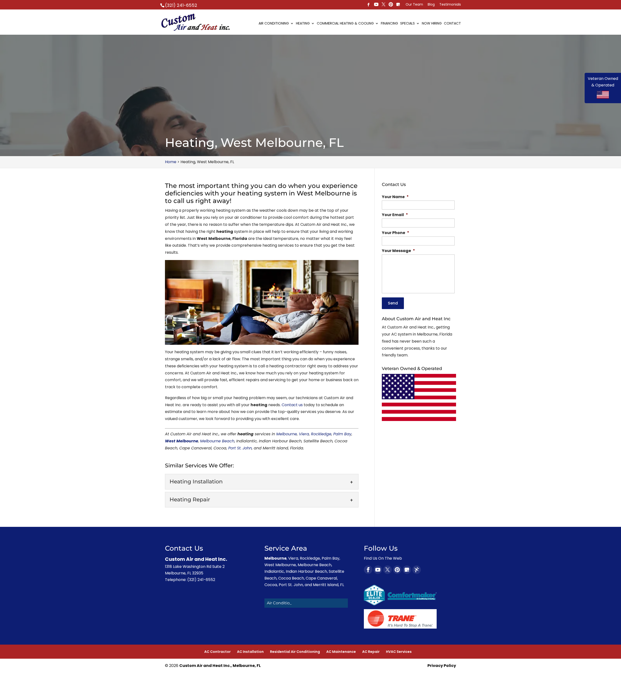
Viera (304, 434)
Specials (407, 24)
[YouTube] (376, 4)
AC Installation (250, 651)
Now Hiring (432, 24)
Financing (389, 24)
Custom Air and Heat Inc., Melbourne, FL (220, 665)
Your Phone (395, 233)
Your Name (395, 197)
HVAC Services (399, 651)
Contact (452, 24)
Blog (431, 5)
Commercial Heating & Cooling (345, 24)
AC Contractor (217, 651)
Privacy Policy (441, 665)
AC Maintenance (341, 651)
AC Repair (371, 651)
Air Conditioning (274, 24)
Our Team (414, 5)
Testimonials (450, 5)
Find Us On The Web (383, 558)
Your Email (395, 215)
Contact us (292, 405)
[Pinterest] (383, 4)
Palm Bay (342, 434)
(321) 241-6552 (181, 5)
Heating (303, 24)
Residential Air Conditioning (295, 651)
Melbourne (286, 434)
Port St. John (240, 448)
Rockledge (321, 434)
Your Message (398, 250)
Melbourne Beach (217, 441)
